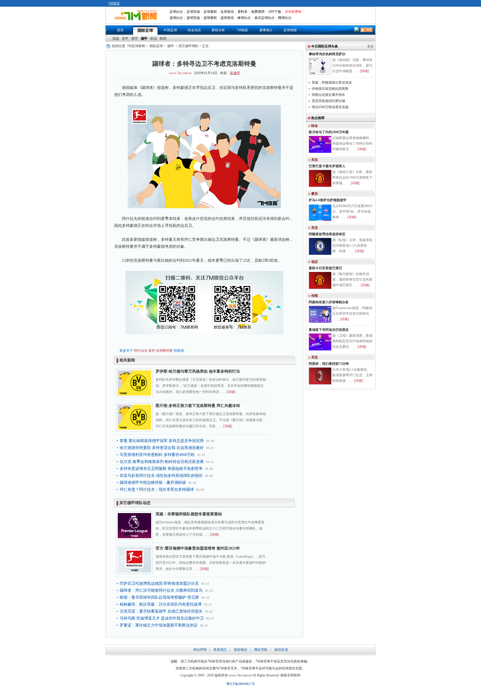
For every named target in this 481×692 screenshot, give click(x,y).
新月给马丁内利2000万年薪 (329, 132)
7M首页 (114, 3)
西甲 (134, 38)
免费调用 (257, 12)
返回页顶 (281, 650)
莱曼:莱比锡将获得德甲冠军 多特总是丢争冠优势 (162, 441)
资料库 (242, 12)
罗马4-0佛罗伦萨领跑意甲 (328, 200)
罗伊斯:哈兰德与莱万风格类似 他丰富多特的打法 (198, 371)
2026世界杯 (293, 12)
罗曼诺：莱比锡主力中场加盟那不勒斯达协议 (159, 625)
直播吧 (235, 73)
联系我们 (220, 650)
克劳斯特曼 (164, 351)
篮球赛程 (210, 18)
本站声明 (200, 650)
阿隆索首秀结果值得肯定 (327, 234)
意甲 (125, 38)
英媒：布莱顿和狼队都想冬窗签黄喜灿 (189, 514)
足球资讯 (227, 12)
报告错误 (240, 650)
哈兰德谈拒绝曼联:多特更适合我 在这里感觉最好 (162, 448)
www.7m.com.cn (180, 73)
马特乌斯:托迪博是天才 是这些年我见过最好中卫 (162, 618)
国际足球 (145, 30)
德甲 (144, 38)
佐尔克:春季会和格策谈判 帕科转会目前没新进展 (162, 462)
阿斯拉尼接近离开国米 (328, 95)
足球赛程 (210, 12)
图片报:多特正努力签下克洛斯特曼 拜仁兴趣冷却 (198, 406)
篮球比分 (176, 18)
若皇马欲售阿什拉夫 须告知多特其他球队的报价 (161, 476)
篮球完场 (193, 18)
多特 (151, 351)
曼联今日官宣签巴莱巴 (325, 268)
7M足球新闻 (136, 46)
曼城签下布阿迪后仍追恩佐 (329, 330)
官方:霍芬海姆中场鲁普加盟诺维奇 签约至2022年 (198, 548)
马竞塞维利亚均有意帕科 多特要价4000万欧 (157, 455)
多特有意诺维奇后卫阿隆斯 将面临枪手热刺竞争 (161, 469)
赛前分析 (218, 30)
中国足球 (170, 30)
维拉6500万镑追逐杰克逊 (330, 107)
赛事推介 (266, 30)
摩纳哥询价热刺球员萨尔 (327, 54)
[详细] (231, 392)
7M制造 (242, 30)
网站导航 (261, 650)
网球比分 (284, 18)
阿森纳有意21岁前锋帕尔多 (329, 302)
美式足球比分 (264, 18)
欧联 (163, 38)
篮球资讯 (227, 18)
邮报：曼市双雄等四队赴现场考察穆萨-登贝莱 (159, 597)
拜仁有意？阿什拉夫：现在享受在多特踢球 (157, 489)
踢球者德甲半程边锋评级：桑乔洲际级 (153, 482)
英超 (115, 38)
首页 (120, 30)
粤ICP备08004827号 (240, 684)
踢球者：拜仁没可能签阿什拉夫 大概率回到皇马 (161, 590)
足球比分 (176, 12)
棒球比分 (244, 18)
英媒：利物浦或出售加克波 (332, 82)
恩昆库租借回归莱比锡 (328, 101)
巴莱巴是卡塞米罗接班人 (327, 166)
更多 (370, 46)
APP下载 (274, 12)
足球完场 (193, 12)
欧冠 (153, 38)
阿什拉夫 (141, 351)
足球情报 (290, 30)
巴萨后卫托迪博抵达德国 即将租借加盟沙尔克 (159, 583)
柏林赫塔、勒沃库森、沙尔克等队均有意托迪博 (161, 604)
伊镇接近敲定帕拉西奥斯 (330, 89)
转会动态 (194, 30)
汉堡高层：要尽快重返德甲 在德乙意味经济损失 (161, 611)
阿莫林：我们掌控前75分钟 (329, 364)
